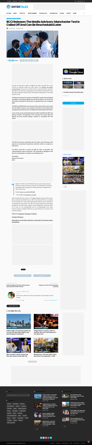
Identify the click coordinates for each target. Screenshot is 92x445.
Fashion (18, 351)
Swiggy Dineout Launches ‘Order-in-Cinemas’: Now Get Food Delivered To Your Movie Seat (45, 332)
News (15, 13)
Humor (8, 410)
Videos (15, 420)
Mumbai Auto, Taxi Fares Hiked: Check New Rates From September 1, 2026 (45, 355)
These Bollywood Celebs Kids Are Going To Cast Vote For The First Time (77, 412)
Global (62, 13)
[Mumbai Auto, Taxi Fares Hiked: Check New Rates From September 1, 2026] (46, 345)
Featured (24, 406)
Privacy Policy (76, 443)
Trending (9, 18)
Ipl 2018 (9, 413)
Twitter (34, 214)
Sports (68, 13)
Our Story (9, 1)
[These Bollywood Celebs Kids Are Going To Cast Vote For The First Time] (65, 412)
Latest (14, 413)
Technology (43, 13)
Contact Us (83, 443)
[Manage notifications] (88, 442)
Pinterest (20, 217)
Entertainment (32, 13)
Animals (9, 403)
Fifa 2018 (9, 408)
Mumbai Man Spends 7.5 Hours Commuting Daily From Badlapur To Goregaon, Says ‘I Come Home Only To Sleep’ (73, 180)
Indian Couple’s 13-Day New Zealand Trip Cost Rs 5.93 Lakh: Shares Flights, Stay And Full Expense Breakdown (18, 332)
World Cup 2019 (11, 422)
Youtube (14, 217)
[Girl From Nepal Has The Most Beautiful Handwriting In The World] (65, 419)
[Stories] (79, 87)
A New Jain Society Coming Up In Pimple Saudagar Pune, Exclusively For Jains (77, 404)
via (56, 56)
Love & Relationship (11, 415)
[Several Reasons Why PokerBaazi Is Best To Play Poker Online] (65, 396)
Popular (24, 415)
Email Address (65, 95)
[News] (79, 83)
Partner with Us (65, 443)
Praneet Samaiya (12, 28)
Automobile (15, 403)
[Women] (68, 87)
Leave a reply (12, 306)
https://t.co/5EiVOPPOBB (27, 192)
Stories (14, 418)
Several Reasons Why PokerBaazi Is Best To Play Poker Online (77, 396)
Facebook (21, 214)
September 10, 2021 (30, 195)
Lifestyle (22, 13)
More (74, 13)
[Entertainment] (68, 83)
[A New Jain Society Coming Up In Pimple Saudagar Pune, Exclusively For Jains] (65, 404)
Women (20, 420)
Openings (15, 1)
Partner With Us (22, 1)
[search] (85, 1)
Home (9, 13)
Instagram (28, 214)
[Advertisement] (59, 7)
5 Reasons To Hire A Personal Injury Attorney (48, 285)
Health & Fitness (22, 408)
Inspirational (22, 410)
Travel (9, 327)
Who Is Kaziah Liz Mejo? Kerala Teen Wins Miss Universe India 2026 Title (17, 355)
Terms (71, 443)
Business (22, 403)
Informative (53, 13)
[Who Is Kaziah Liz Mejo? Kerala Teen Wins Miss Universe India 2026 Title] (18, 345)
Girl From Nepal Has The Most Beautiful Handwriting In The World (77, 420)
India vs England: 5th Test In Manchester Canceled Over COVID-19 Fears (18, 285)
